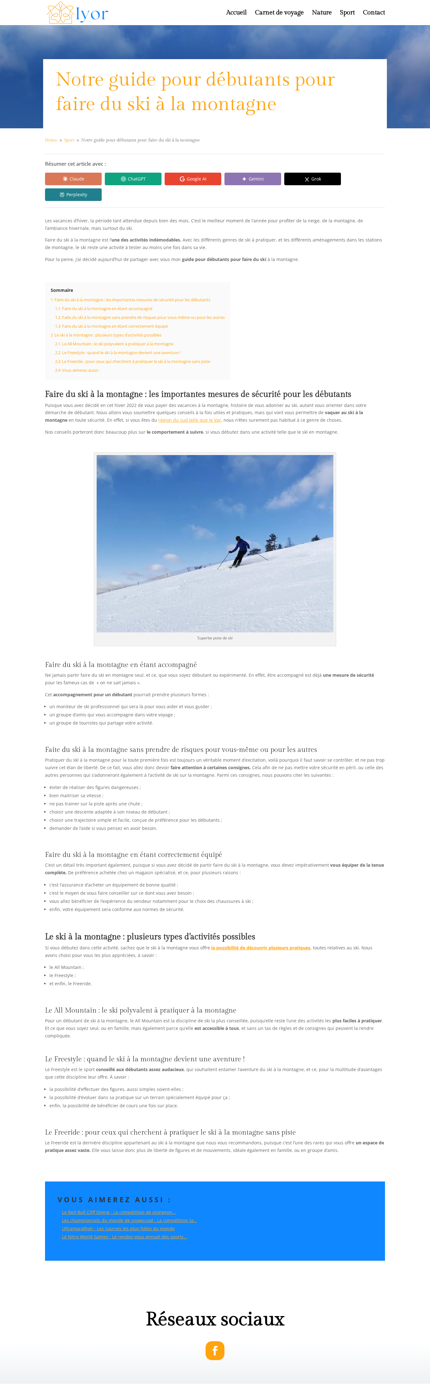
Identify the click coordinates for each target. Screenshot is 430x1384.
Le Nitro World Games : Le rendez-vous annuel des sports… (124, 1237)
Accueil (236, 13)
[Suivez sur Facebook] (215, 1350)
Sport (347, 13)
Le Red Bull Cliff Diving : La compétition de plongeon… (119, 1212)
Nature (322, 13)
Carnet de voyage (279, 13)
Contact (374, 13)
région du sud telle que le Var (189, 420)
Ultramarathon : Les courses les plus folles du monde (118, 1228)
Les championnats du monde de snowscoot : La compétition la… (129, 1220)
